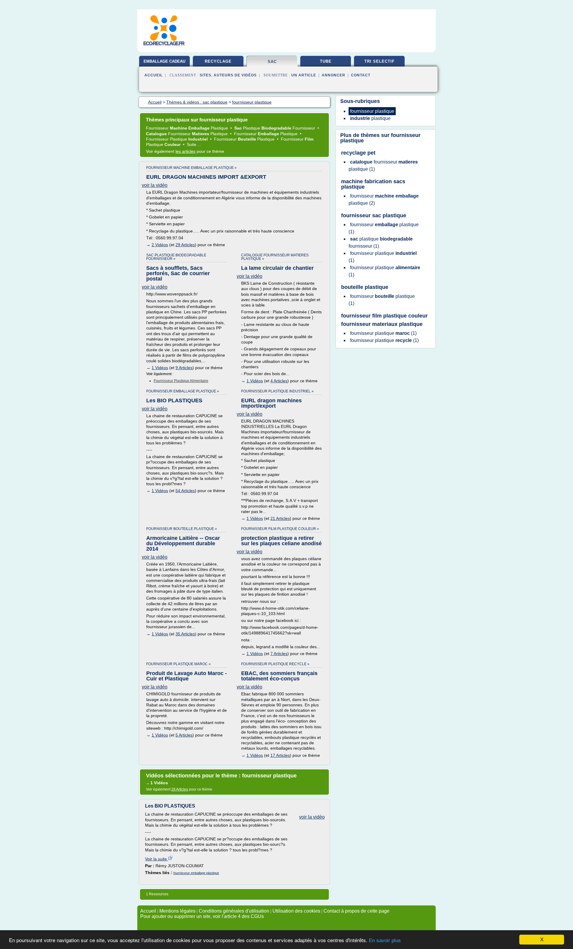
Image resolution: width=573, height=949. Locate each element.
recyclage (218, 61)
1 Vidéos (160, 367)
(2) (384, 199)
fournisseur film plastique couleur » (280, 529)
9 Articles (183, 367)
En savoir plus (385, 940)
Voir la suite (156, 858)
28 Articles (179, 789)
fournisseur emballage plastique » (182, 391)
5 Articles (183, 735)
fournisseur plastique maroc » (178, 664)
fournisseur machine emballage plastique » (191, 168)
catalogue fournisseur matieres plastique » (275, 257)
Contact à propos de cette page (356, 910)
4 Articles (278, 380)
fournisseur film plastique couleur (384, 316)
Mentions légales (177, 910)
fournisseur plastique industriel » (277, 391)
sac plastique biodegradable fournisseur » (176, 257)
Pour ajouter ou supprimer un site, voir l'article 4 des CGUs (202, 916)
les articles (185, 151)
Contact (360, 75)
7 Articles (278, 653)
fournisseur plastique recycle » (275, 664)
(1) (383, 165)
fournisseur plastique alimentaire (181, 381)
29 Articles (185, 244)
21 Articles (280, 518)
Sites (205, 75)
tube (326, 61)
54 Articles (185, 490)
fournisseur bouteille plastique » (181, 529)
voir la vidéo (154, 185)
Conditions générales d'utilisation (234, 910)
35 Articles (185, 633)
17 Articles (280, 755)
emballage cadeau (164, 61)
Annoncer (333, 75)
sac (272, 61)
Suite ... (194, 144)
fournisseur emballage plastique (196, 873)
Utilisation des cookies (296, 910)
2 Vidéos (160, 244)
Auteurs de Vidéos (235, 75)
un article (303, 75)
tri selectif (379, 61)
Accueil (153, 75)
